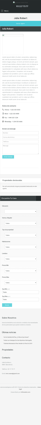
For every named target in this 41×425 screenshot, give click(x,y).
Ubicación (5, 206)
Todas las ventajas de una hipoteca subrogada (18, 340)
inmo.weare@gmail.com (13, 373)
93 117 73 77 (22, 6)
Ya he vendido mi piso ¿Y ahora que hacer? (16, 337)
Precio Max (5, 277)
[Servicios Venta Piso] (20, 3)
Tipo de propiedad (7, 229)
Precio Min (5, 265)
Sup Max (6, 296)
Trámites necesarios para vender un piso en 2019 (18, 343)
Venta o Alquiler (7, 218)
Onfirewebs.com (25, 392)
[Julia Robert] (12, 44)
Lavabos (4, 253)
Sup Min (6, 289)
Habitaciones (6, 241)
